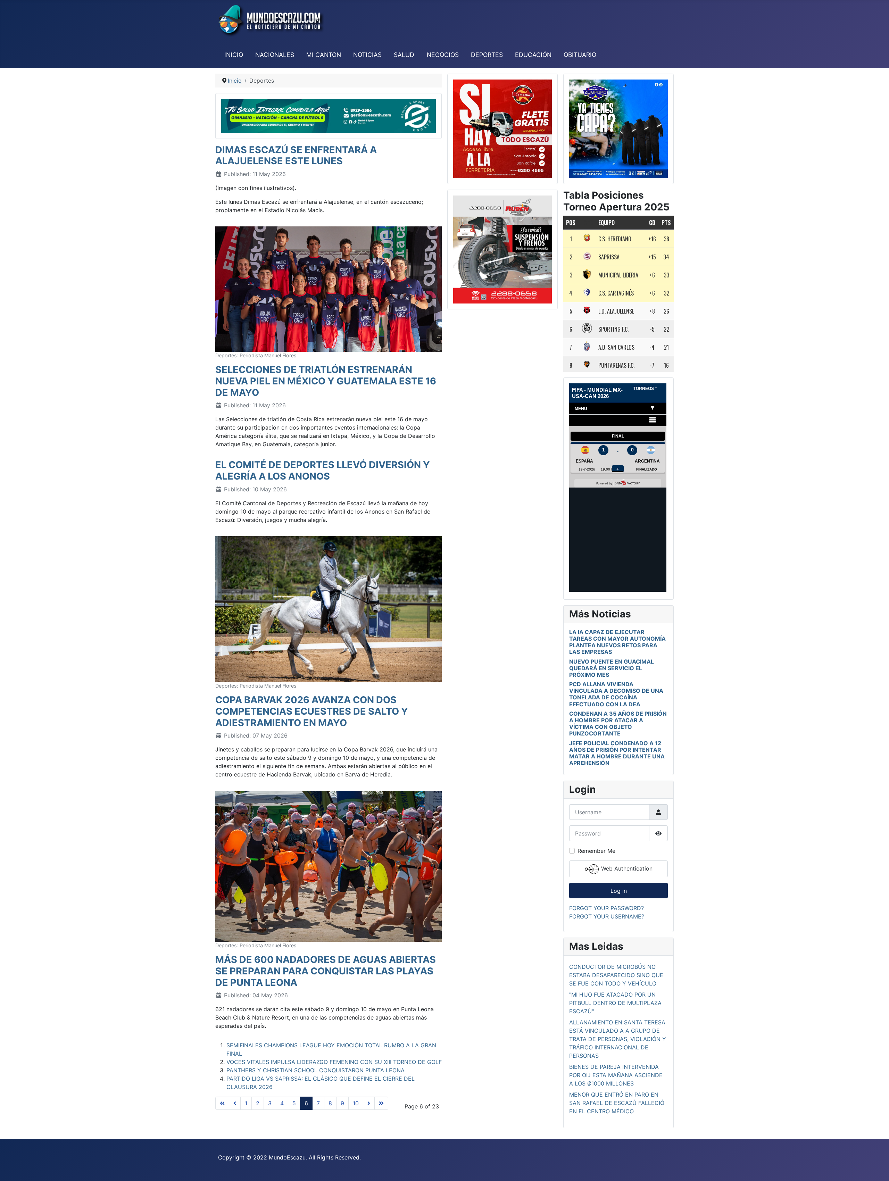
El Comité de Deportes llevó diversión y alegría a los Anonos (322, 470)
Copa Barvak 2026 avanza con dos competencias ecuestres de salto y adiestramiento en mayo (311, 711)
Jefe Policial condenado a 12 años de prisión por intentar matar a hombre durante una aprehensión (617, 753)
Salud (404, 54)
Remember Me (596, 850)
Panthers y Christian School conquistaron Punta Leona (315, 1070)
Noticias (367, 54)
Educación (533, 54)
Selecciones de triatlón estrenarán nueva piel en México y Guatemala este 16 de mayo (325, 381)
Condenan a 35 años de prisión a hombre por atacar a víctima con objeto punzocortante (618, 723)
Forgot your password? (606, 908)
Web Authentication (626, 868)
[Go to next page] (369, 1103)
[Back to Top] (876, 1168)
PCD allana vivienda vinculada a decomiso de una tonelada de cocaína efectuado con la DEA (616, 694)
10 (356, 1103)
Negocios (443, 54)
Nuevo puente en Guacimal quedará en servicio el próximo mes (611, 668)
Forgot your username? (606, 916)
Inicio (233, 54)
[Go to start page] (222, 1103)
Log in (618, 890)
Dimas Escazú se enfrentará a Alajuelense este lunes (296, 155)
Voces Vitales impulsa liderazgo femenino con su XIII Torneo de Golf (334, 1061)
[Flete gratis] (502, 128)
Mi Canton (323, 54)
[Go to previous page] (235, 1103)
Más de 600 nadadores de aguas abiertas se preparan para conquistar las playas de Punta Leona (325, 971)
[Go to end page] (381, 1103)
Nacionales (274, 54)
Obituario (580, 54)
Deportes (487, 54)
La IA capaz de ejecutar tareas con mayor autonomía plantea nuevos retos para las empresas (617, 642)
